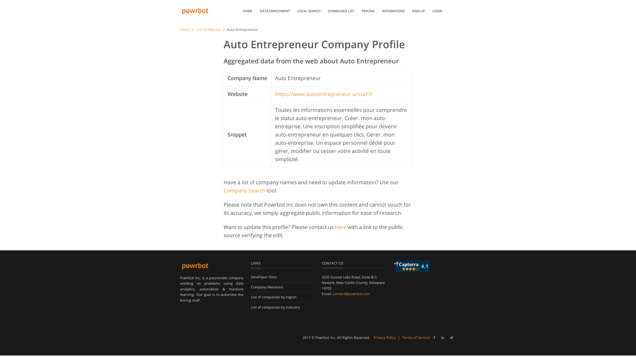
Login (437, 11)
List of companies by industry (275, 307)
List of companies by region (274, 297)
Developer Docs (264, 276)
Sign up (418, 11)
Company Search (244, 190)
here (340, 227)
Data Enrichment (275, 11)
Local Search (308, 11)
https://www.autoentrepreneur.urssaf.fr (324, 93)
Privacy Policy (385, 337)
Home (247, 11)
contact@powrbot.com (351, 293)
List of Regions (209, 29)
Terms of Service (416, 337)
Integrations (393, 11)
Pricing (368, 11)
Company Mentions (267, 287)
